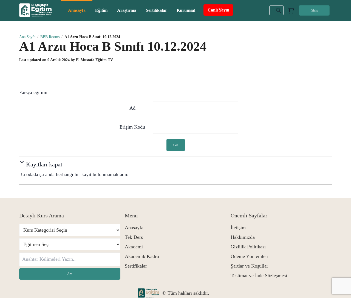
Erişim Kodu (132, 127)
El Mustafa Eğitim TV (94, 60)
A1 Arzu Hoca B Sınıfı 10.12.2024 (112, 46)
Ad (132, 108)
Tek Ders (134, 237)
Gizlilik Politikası (248, 246)
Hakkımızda (243, 237)
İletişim (238, 227)
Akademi (134, 246)
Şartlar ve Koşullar (249, 266)
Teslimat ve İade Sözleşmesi (259, 275)
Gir (175, 145)
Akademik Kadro (142, 256)
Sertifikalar (136, 266)
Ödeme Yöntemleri (249, 256)
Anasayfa (134, 227)
